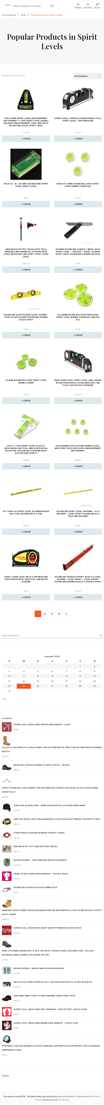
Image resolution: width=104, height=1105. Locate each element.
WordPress (64, 1100)
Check (27, 138)
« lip (4, 698)
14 (66, 676)
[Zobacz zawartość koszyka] (97, 5)
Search (100, 635)
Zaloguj (88, 8)
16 (94, 676)
